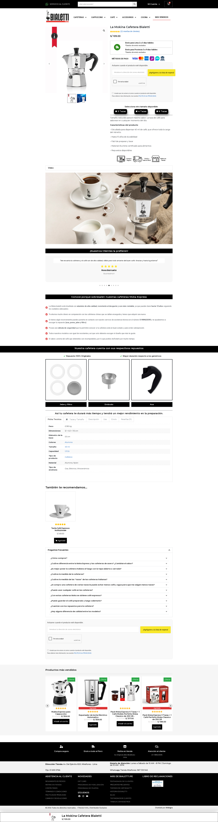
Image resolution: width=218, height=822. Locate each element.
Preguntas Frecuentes (58, 550)
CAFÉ (112, 17)
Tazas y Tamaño (76, 419)
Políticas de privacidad (55, 795)
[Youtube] (87, 796)
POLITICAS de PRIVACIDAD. (147, 96)
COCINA (144, 17)
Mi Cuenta (152, 4)
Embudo (109, 404)
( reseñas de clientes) (130, 31)
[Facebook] (79, 796)
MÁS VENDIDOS (161, 17)
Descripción (93, 419)
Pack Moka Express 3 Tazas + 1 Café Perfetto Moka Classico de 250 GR (125, 717)
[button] (109, 208)
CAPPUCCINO (97, 17)
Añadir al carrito (93, 723)
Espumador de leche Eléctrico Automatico (61, 716)
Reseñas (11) (126, 419)
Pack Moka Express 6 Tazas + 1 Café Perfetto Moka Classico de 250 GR (157, 717)
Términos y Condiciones (56, 791)
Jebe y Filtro (66, 404)
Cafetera (68, 457)
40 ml (67, 447)
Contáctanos (51, 788)
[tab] (55, 419)
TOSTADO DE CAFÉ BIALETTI (121, 788)
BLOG (112, 795)
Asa (152, 404)
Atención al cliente (156, 751)
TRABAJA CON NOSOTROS (120, 802)
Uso (105, 419)
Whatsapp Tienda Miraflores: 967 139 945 (129, 770)
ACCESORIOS (127, 17)
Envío (114, 419)
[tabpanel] (109, 269)
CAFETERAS (79, 17)
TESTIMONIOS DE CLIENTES (121, 781)
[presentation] (100, 285)
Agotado (62, 540)
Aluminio (69, 442)
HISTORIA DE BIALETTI (118, 791)
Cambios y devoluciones (56, 798)
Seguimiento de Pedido (55, 781)
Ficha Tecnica (54, 419)
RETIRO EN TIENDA (53, 785)
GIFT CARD (82, 781)
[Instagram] (83, 796)
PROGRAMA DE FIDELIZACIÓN (91, 785)
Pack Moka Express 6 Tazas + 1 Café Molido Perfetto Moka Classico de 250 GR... (92, 714)
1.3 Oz (67, 451)
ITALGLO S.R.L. (83, 808)
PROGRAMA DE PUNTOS (88, 788)
